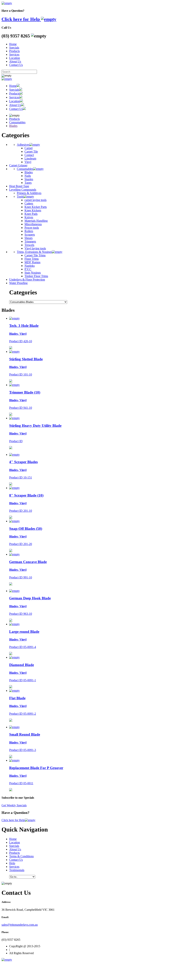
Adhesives (23, 144)
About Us (15, 61)
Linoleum (30, 158)
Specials (14, 47)
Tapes (28, 182)
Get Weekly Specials (14, 805)
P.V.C (27, 269)
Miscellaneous (33, 224)
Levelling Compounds (22, 189)
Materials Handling (36, 220)
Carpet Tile (31, 151)
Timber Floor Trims (36, 276)
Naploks (29, 265)
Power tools (31, 227)
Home (13, 44)
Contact (29, 155)
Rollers (28, 231)
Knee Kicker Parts (35, 207)
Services (14, 54)
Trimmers (30, 241)
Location (14, 58)
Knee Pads (31, 213)
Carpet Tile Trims (35, 255)
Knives (28, 217)
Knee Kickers (32, 210)
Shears (28, 238)
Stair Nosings (32, 272)
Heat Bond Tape (19, 186)
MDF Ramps (32, 262)
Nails (27, 175)
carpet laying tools (35, 200)
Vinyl (27, 162)
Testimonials (16, 870)
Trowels (29, 245)
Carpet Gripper (18, 165)
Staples (28, 179)
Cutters (28, 203)
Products (14, 51)
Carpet (28, 148)
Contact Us (16, 64)
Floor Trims (31, 258)
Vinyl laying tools (35, 248)
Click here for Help (21, 19)
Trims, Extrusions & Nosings (34, 251)
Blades (13, 125)
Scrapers (29, 234)
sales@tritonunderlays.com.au (20, 924)
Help (12, 863)
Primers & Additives (29, 193)
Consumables (17, 122)
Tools (20, 196)
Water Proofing (18, 283)
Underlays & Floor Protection (27, 279)
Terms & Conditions (21, 856)
